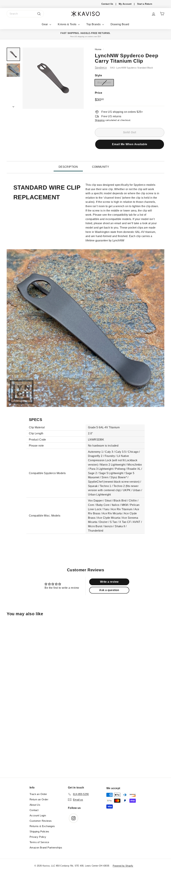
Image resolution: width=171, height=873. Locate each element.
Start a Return (144, 4)
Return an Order (39, 799)
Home (98, 49)
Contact (34, 810)
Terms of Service (39, 842)
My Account (125, 4)
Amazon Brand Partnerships (46, 847)
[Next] (13, 106)
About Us (35, 804)
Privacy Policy (38, 836)
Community (100, 166)
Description (68, 166)
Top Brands (93, 24)
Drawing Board (120, 24)
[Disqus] (85, 732)
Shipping (100, 120)
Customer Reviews (41, 820)
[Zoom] (53, 78)
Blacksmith (104, 82)
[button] (129, 144)
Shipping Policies (39, 831)
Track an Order (38, 794)
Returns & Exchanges (42, 826)
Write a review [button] (109, 581)
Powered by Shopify (123, 865)
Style (98, 75)
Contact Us (107, 4)
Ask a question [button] (109, 590)
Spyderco (101, 67)
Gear (45, 24)
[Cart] (162, 14)
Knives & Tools (67, 24)
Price (98, 92)
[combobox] (25, 13)
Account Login (38, 815)
